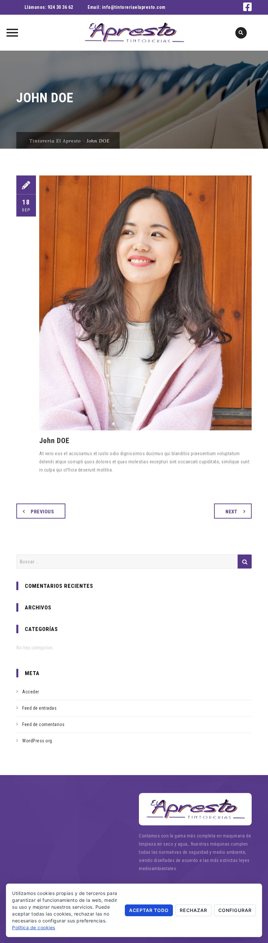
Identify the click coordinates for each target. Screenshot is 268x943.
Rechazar (193, 910)
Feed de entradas (39, 708)
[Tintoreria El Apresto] (134, 33)
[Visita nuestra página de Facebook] (247, 8)
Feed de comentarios (43, 724)
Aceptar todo (149, 910)
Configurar (235, 910)
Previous (42, 512)
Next (231, 512)
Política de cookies (33, 927)
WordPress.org (37, 740)
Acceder (30, 691)
